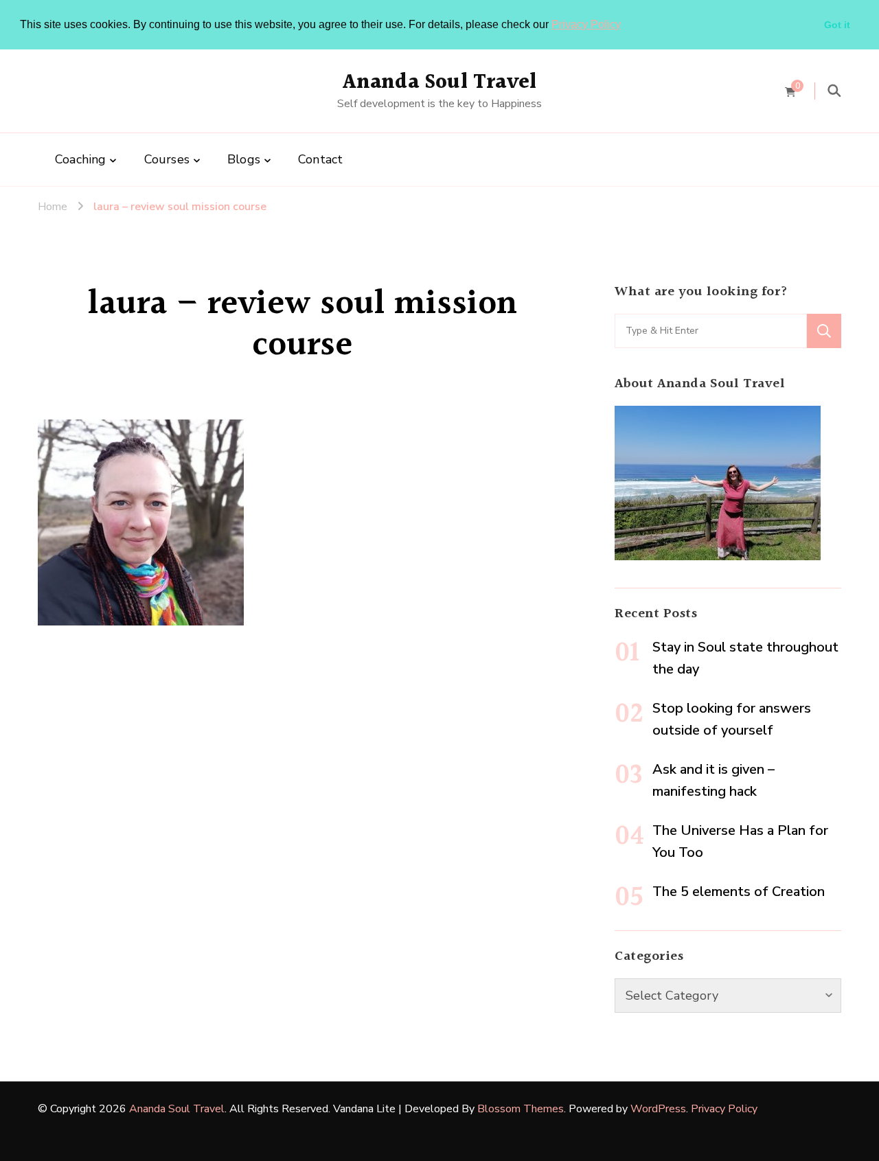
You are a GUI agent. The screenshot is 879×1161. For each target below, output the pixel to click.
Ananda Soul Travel (440, 82)
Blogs (243, 159)
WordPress (658, 1108)
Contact (320, 159)
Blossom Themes (520, 1108)
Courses (167, 159)
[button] (626, 25)
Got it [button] (837, 24)
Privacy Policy (586, 24)
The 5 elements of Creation (738, 891)
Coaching (80, 159)
